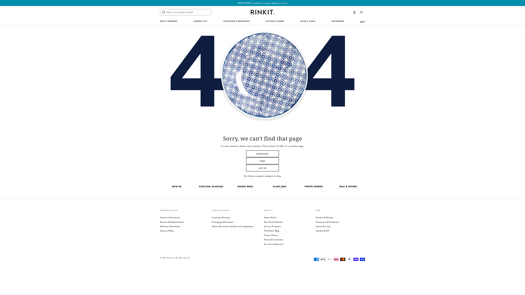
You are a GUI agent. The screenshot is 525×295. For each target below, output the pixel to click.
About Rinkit (270, 217)
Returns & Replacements (172, 221)
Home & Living (323, 226)
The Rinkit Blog (271, 230)
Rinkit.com (171, 257)
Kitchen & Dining (324, 217)
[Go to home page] (262, 12)
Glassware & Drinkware (327, 221)
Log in (262, 168)
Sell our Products (272, 226)
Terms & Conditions (273, 239)
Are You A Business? (274, 244)
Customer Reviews (221, 217)
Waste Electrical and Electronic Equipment (233, 226)
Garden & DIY (322, 230)
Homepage (262, 154)
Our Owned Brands (273, 221)
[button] (185, 12)
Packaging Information (223, 221)
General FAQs (167, 230)
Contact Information (170, 217)
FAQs (263, 161)
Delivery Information (170, 226)
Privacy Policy (270, 235)
